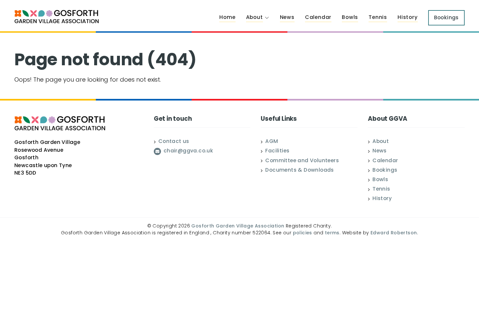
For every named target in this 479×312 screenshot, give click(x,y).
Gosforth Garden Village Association (237, 226)
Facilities (277, 151)
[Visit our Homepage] (56, 17)
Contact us (173, 142)
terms (332, 233)
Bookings (384, 171)
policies (302, 233)
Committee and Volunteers (302, 161)
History (408, 17)
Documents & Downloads (299, 171)
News (287, 17)
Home (227, 17)
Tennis (378, 17)
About (254, 17)
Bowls (350, 17)
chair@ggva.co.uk (188, 151)
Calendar (318, 17)
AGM (271, 142)
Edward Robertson (393, 233)
